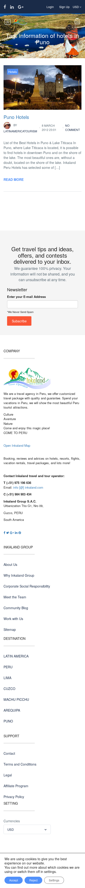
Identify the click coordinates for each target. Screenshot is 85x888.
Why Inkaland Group (19, 575)
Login (50, 7)
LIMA (7, 677)
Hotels (12, 71)
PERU (8, 667)
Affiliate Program (16, 785)
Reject (33, 880)
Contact (9, 753)
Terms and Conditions (20, 764)
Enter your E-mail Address (26, 296)
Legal (8, 775)
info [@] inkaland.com (28, 487)
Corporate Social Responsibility (27, 586)
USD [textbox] (10, 829)
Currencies (12, 821)
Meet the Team (15, 597)
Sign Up (64, 7)
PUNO (8, 721)
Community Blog (16, 607)
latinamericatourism (20, 128)
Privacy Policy (14, 796)
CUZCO (9, 688)
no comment (72, 127)
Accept (13, 880)
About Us (10, 564)
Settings (54, 880)
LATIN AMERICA (16, 656)
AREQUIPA (12, 710)
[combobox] (27, 829)
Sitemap (10, 629)
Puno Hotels (16, 117)
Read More (14, 179)
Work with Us (13, 618)
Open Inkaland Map (17, 445)
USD (76, 7)
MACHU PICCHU (16, 699)
